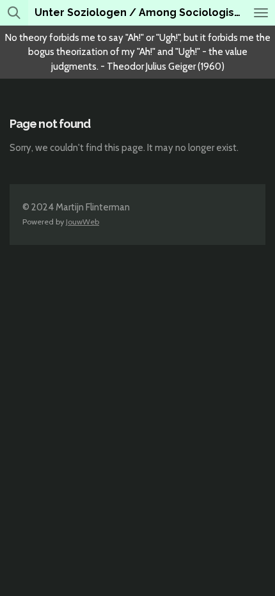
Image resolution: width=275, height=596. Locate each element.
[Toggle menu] (261, 13)
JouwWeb (82, 221)
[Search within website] (14, 13)
